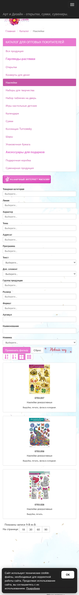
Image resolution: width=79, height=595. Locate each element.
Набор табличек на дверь (21, 98)
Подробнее (33, 588)
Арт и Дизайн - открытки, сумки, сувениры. (35, 13)
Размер (7, 291)
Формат (7, 303)
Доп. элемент (10, 269)
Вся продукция (15, 51)
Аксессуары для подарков (25, 152)
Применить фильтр (16, 350)
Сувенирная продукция (20, 168)
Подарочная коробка (18, 160)
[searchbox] (39, 193)
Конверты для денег (18, 74)
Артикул (7, 314)
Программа (9, 246)
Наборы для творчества (20, 90)
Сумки (9, 121)
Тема (5, 223)
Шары (9, 136)
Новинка (7, 337)
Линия (6, 200)
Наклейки (11, 82)
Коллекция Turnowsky (19, 129)
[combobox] (39, 194)
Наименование (11, 326)
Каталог (24, 31)
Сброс (37, 350)
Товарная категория (13, 189)
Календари (12, 113)
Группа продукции (13, 280)
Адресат (7, 234)
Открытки (11, 67)
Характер (8, 211)
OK (68, 574)
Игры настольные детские (21, 105)
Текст (6, 257)
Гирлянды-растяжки (20, 59)
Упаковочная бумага (18, 144)
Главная (10, 31)
